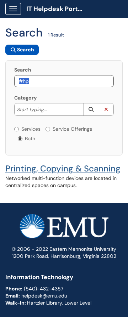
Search (22, 70)
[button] (90, 109)
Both (30, 138)
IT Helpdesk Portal (55, 9)
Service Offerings (72, 129)
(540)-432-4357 (43, 288)
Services (31, 129)
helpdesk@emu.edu (44, 296)
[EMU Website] (64, 229)
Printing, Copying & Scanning (63, 168)
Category (25, 98)
